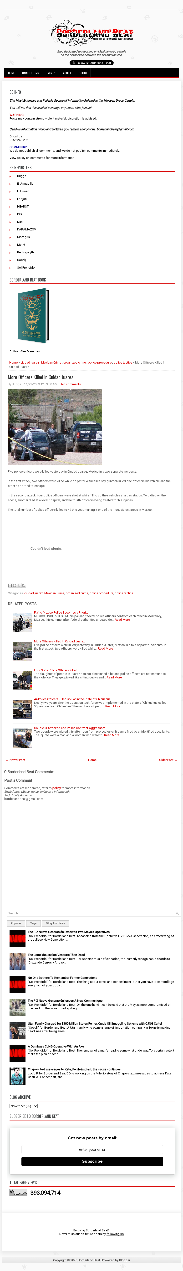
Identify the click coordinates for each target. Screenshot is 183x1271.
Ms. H (21, 244)
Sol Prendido (26, 267)
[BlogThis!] (14, 585)
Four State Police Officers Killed (55, 670)
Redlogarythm (26, 252)
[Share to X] (19, 585)
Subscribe (92, 1161)
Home (11, 73)
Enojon (22, 199)
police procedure (100, 362)
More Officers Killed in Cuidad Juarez (40, 377)
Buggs (21, 176)
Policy (83, 73)
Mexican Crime (51, 362)
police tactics (123, 362)
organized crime (74, 362)
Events (51, 73)
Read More (122, 619)
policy (21, 158)
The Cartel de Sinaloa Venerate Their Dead (56, 955)
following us (115, 1234)
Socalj (21, 260)
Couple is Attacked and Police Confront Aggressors (69, 728)
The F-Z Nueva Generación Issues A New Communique (65, 1000)
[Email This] (10, 585)
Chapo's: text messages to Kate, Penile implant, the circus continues (74, 1069)
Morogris (23, 237)
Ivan (20, 222)
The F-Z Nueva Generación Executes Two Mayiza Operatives (69, 932)
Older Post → (168, 760)
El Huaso (23, 191)
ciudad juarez (29, 362)
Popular (16, 923)
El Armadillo (25, 183)
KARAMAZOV (26, 229)
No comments (71, 384)
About (67, 73)
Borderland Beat (89, 1260)
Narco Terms (30, 73)
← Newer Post (15, 760)
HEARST (23, 206)
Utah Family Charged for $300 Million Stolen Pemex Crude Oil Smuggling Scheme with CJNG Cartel (95, 1023)
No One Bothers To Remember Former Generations (62, 977)
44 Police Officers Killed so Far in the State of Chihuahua (72, 699)
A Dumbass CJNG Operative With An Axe (56, 1046)
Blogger (124, 1260)
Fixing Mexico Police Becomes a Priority (61, 612)
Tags (33, 923)
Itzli (19, 214)
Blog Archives (55, 923)
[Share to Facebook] (23, 585)
